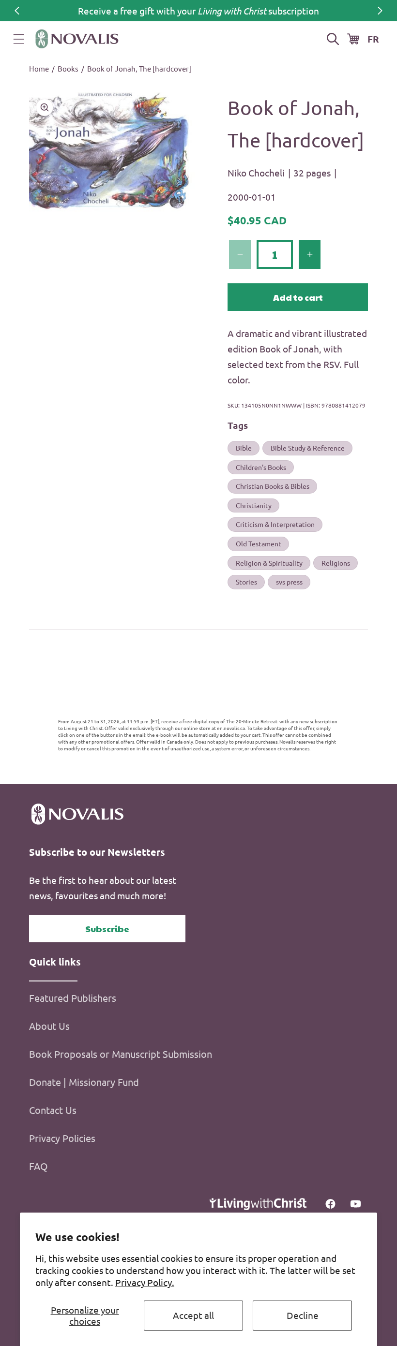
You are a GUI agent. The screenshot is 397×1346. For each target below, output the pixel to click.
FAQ (38, 1166)
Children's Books (261, 467)
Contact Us (52, 1110)
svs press (289, 581)
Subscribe (107, 928)
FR (373, 39)
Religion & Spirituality (269, 562)
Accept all (193, 1315)
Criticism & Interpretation (275, 524)
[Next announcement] (380, 10)
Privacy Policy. (144, 1282)
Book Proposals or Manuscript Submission (120, 1054)
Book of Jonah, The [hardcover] (139, 68)
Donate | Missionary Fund (84, 1082)
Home (39, 68)
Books (68, 68)
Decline (303, 1315)
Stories (246, 581)
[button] (19, 39)
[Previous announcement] (17, 10)
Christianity (254, 505)
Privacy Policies (62, 1138)
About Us (49, 1026)
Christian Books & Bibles (272, 486)
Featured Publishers (72, 998)
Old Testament (258, 543)
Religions (335, 562)
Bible (244, 447)
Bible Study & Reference (308, 447)
